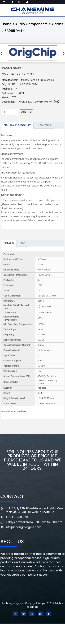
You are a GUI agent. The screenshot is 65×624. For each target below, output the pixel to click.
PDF (22, 93)
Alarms (57, 24)
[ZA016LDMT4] (32, 53)
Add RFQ (26, 112)
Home (6, 24)
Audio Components (31, 24)
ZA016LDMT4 (15, 31)
